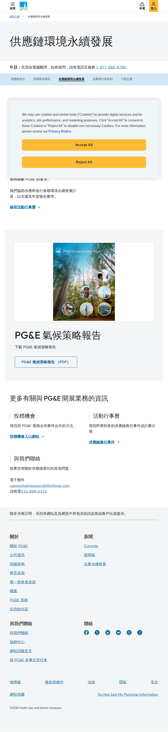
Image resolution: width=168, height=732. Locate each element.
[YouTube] (118, 632)
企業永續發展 (95, 564)
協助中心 (17, 642)
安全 (154, 682)
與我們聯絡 (19, 632)
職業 (13, 591)
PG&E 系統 (19, 600)
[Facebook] (86, 632)
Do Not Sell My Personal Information (128, 694)
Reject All (84, 162)
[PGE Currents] (140, 632)
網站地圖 (17, 694)
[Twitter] (97, 632)
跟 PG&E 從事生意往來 (28, 660)
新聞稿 (89, 555)
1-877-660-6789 (111, 67)
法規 (91, 682)
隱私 (123, 682)
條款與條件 (54, 682)
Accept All (84, 145)
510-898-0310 (34, 491)
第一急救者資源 (23, 582)
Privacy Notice (60, 131)
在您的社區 (19, 609)
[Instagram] (129, 632)
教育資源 (17, 573)
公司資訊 (17, 555)
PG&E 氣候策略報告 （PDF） (46, 362)
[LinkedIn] (108, 632)
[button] (12, 6)
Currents (91, 546)
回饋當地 (17, 564)
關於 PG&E (19, 546)
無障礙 (15, 682)
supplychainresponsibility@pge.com (39, 485)
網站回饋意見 (21, 651)
